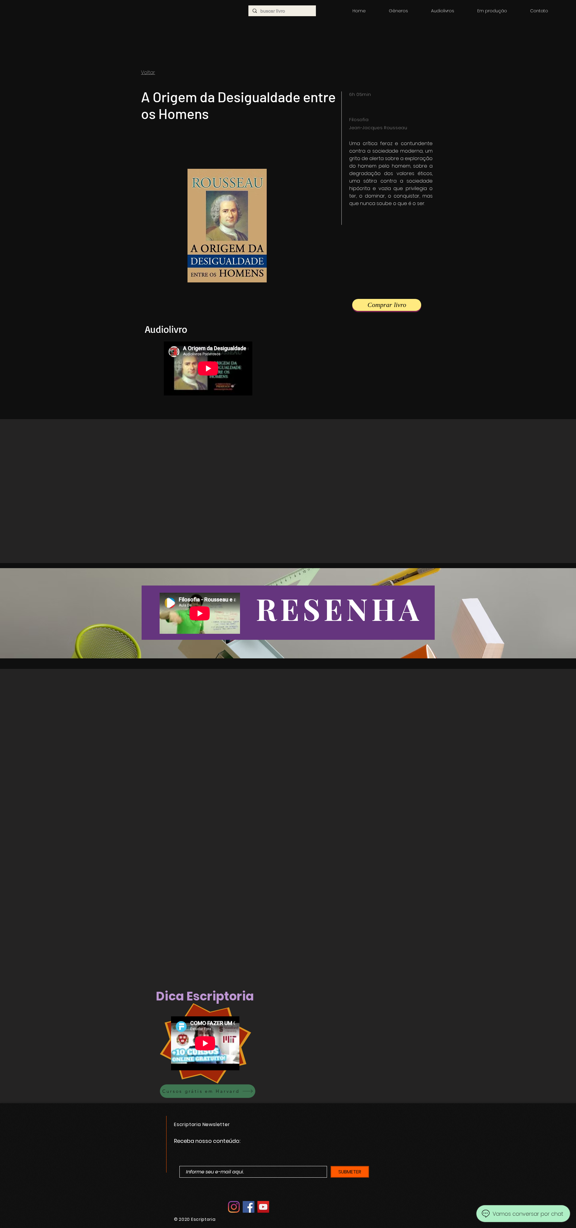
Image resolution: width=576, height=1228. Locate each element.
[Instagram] (234, 1207)
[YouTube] (263, 1207)
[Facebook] (248, 1207)
